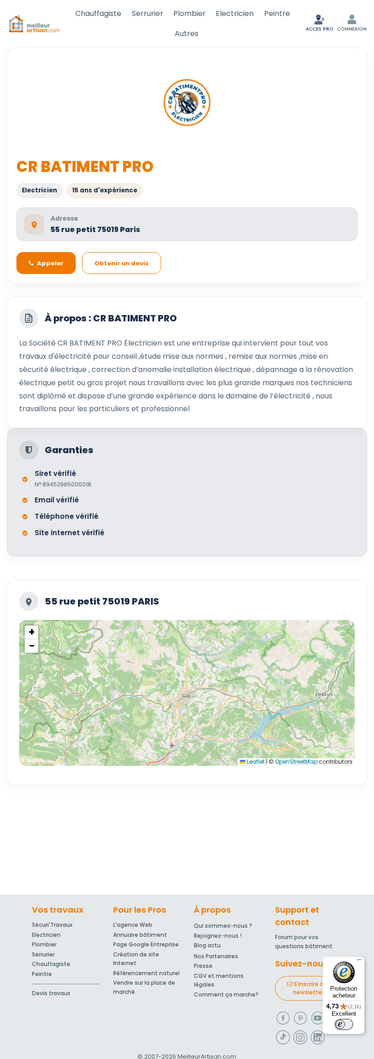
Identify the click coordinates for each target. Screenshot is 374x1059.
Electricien (235, 13)
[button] (31, 632)
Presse (203, 966)
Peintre (277, 13)
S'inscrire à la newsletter (311, 988)
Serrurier (147, 13)
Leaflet (255, 761)
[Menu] (359, 961)
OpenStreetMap (296, 761)
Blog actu (207, 945)
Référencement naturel (146, 973)
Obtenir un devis (121, 263)
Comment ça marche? (226, 994)
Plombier (189, 13)
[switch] (344, 1024)
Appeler (50, 263)
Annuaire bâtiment (140, 935)
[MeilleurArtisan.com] (34, 23)
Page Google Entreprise (146, 944)
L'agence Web (132, 925)
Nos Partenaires (216, 956)
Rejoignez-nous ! (218, 936)
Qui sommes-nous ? (223, 926)
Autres (186, 33)
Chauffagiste (98, 13)
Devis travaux (51, 993)
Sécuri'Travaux (52, 925)
